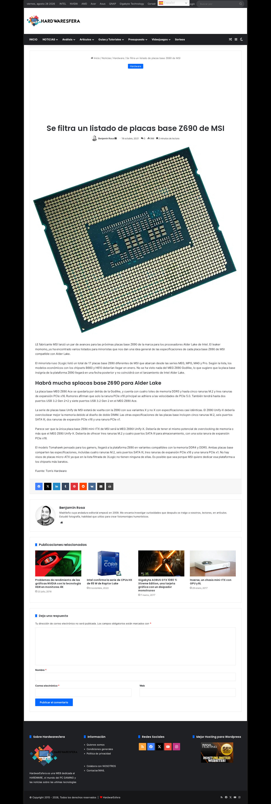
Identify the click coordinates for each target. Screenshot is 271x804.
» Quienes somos (94, 744)
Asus (102, 3)
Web (142, 685)
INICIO (33, 39)
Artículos (85, 39)
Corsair (152, 3)
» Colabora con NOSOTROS (100, 766)
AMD (84, 3)
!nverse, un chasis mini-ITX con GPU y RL (210, 581)
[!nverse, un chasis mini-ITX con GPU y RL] (213, 563)
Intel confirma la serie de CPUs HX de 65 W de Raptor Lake (109, 581)
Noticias (106, 58)
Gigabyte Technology (132, 3)
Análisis (67, 39)
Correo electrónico (47, 685)
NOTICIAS (49, 39)
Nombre (40, 669)
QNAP (112, 3)
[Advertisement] (135, 96)
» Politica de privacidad (97, 753)
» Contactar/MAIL (94, 770)
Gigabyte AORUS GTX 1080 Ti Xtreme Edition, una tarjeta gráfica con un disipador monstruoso (157, 585)
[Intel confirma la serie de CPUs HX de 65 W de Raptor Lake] (110, 563)
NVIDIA (74, 3)
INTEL (63, 3)
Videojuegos (160, 39)
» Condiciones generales (98, 749)
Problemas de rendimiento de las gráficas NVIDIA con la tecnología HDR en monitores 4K (58, 583)
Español (169, 2)
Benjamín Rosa (106, 138)
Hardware (118, 58)
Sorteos (180, 39)
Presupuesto (136, 39)
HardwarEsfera (111, 797)
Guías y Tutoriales (109, 39)
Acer (93, 3)
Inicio (96, 58)
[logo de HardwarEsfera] (53, 21)
